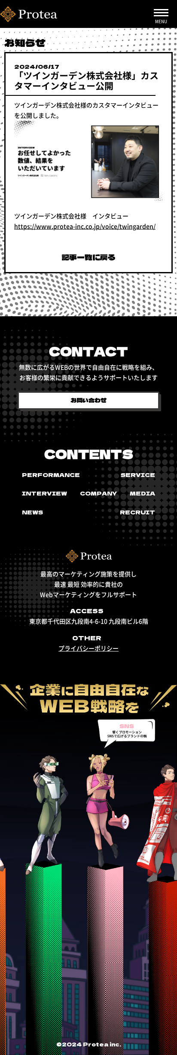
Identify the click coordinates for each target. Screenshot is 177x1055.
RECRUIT (137, 512)
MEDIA (142, 493)
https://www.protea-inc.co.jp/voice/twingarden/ (85, 226)
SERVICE (138, 475)
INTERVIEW (44, 493)
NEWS (32, 512)
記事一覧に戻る (88, 257)
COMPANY (98, 493)
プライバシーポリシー (88, 648)
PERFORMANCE (51, 475)
